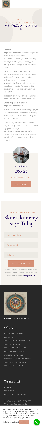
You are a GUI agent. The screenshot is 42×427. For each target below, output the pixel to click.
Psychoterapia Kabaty (15, 333)
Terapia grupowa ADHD (15, 348)
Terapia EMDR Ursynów (15, 362)
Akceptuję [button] (24, 422)
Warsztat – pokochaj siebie (17, 359)
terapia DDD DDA (12, 344)
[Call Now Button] (37, 422)
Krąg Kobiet (10, 337)
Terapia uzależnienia (14, 366)
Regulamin (9, 391)
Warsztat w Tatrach (14, 355)
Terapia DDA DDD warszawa (17, 341)
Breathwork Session (14, 351)
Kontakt (8, 387)
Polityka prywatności (28, 276)
